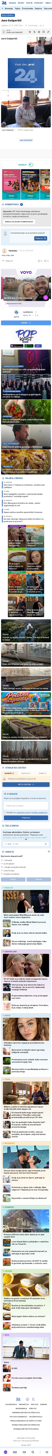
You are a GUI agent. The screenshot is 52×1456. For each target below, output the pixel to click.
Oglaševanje (11, 1404)
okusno (8, 1271)
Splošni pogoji (35, 1417)
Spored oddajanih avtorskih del (26, 1425)
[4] (30, 184)
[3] (11, 184)
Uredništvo (24, 1404)
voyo (7, 1335)
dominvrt (9, 1207)
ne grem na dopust (11, 874)
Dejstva (38, 8)
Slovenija (9, 8)
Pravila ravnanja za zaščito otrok (26, 1421)
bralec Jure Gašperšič (14, 32)
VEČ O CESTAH (24, 784)
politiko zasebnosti (39, 812)
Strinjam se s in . (27, 813)
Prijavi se (39, 238)
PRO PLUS (34, 1404)
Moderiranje (21, 1408)
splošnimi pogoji (23, 812)
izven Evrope (9, 870)
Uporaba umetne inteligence (26, 1429)
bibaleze (9, 888)
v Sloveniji (8, 860)
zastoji (25, 773)
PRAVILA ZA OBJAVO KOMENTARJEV (19, 222)
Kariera (43, 1404)
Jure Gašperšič (26, 140)
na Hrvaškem (9, 864)
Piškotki (32, 1408)
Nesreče (9, 773)
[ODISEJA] (26, 164)
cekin (7, 1079)
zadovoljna (11, 952)
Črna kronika (27, 8)
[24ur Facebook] (27, 1399)
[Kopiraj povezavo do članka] (48, 32)
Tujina (17, 8)
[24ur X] (33, 1399)
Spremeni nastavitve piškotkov (26, 1413)
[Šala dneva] (45, 844)
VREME (24, 323)
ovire (42, 773)
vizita (7, 1015)
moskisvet (10, 1143)
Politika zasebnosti (18, 1417)
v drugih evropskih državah (15, 867)
